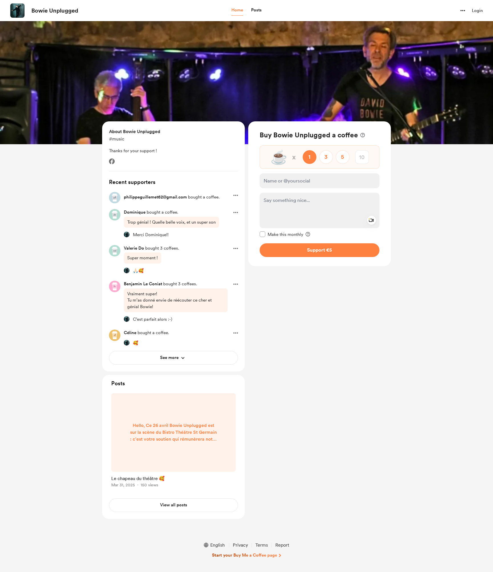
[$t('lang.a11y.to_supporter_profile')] (127, 234)
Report (282, 545)
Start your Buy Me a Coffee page (244, 555)
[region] (319, 193)
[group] (173, 441)
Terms (261, 545)
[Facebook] (112, 161)
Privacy (240, 545)
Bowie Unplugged (54, 10)
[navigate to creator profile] (17, 10)
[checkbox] (281, 234)
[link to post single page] (173, 441)
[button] (237, 10)
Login (477, 10)
